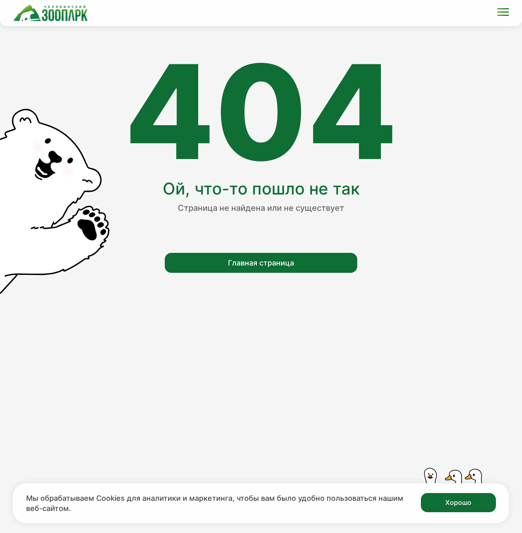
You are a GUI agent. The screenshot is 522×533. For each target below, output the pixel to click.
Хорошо (458, 502)
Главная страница (261, 263)
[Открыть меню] (503, 13)
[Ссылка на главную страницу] (50, 13)
